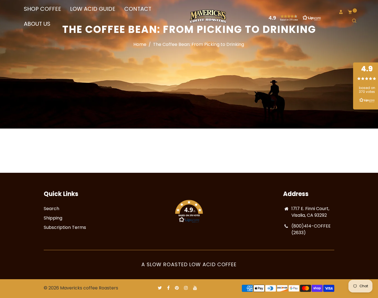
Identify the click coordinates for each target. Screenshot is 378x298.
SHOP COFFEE (42, 9)
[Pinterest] (177, 288)
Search (51, 208)
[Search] (354, 21)
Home (139, 44)
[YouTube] (195, 288)
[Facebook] (169, 288)
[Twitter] (160, 288)
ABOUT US (37, 24)
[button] (293, 18)
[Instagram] (186, 288)
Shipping (53, 218)
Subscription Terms (65, 227)
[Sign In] (341, 12)
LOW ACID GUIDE (92, 9)
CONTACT (137, 9)
